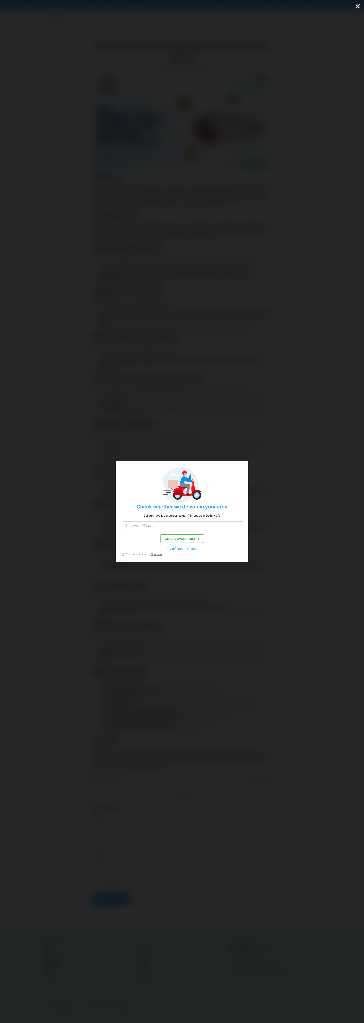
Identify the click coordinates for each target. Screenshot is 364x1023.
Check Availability (182, 538)
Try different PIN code (182, 548)
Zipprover (156, 554)
